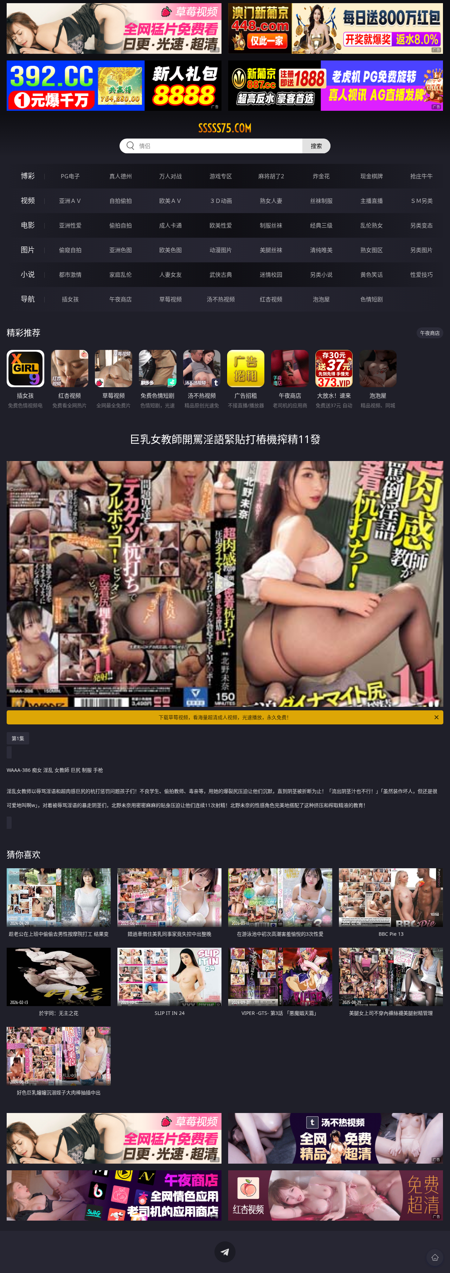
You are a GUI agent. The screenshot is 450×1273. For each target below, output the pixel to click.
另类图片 (421, 250)
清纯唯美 (321, 250)
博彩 (28, 176)
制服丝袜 (271, 225)
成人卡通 (170, 225)
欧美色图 (170, 250)
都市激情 (70, 275)
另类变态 (421, 225)
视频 (28, 200)
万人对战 (170, 176)
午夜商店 (120, 299)
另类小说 (321, 275)
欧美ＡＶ (170, 201)
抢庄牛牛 (421, 176)
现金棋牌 (371, 176)
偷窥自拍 (70, 250)
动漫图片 (221, 250)
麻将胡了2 (271, 176)
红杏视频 (271, 299)
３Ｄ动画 (221, 201)
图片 (28, 250)
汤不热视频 (221, 299)
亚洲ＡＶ (70, 201)
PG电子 (70, 176)
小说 (28, 274)
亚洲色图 (120, 250)
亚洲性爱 (70, 225)
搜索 (316, 146)
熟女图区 (371, 250)
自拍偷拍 (120, 201)
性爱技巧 (421, 275)
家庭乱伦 (120, 275)
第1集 (18, 738)
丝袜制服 (321, 201)
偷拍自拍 (120, 225)
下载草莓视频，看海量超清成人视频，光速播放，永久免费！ (225, 717)
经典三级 (321, 225)
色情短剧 (371, 299)
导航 (28, 299)
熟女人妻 (271, 201)
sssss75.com (225, 128)
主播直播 (371, 201)
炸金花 (321, 176)
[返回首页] (434, 1257)
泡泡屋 (321, 299)
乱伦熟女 (371, 225)
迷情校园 (271, 275)
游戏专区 (221, 176)
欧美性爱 (221, 225)
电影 (28, 225)
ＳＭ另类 (421, 201)
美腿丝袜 (271, 250)
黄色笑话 (371, 275)
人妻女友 (170, 275)
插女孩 (70, 299)
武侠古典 (221, 275)
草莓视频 (170, 299)
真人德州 (120, 176)
